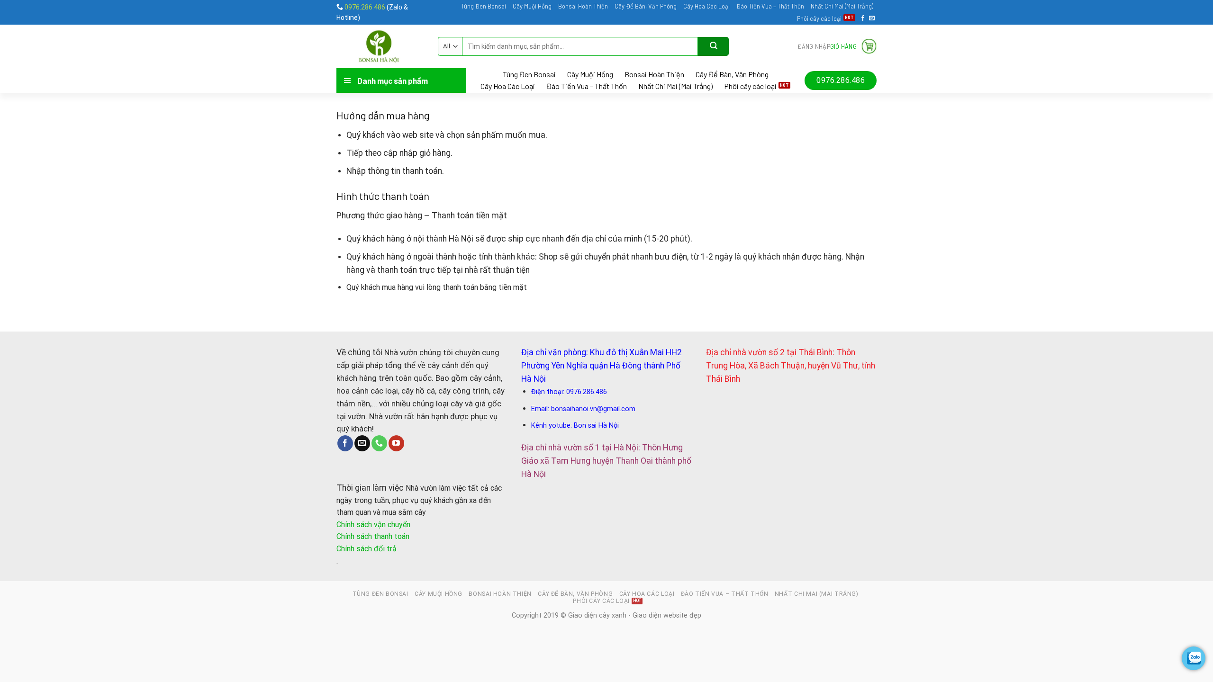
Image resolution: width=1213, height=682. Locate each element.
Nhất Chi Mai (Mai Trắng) (842, 6)
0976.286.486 (364, 7)
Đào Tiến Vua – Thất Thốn (770, 6)
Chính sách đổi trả (366, 548)
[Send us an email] (872, 18)
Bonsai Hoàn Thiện (583, 6)
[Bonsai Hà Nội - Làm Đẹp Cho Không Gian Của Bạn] (380, 46)
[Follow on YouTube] (396, 443)
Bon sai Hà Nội (596, 426)
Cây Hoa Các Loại (706, 6)
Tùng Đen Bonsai (483, 6)
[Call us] (379, 443)
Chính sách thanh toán (372, 536)
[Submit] (713, 46)
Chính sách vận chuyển (373, 524)
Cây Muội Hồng (532, 6)
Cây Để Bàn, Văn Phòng (646, 6)
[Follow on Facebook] (863, 18)
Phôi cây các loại (819, 18)
